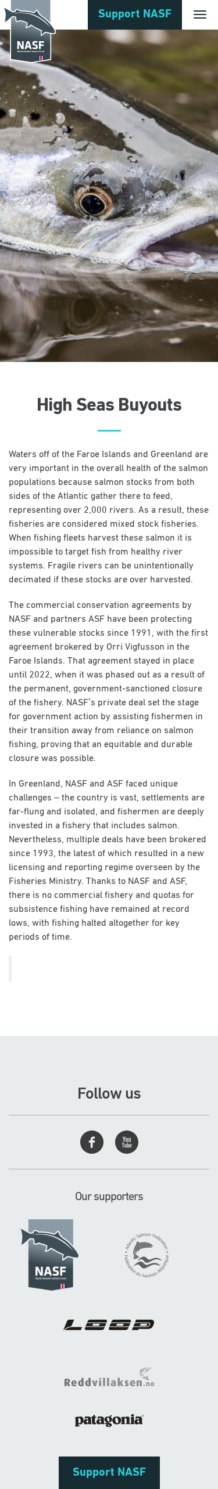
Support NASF (134, 14)
